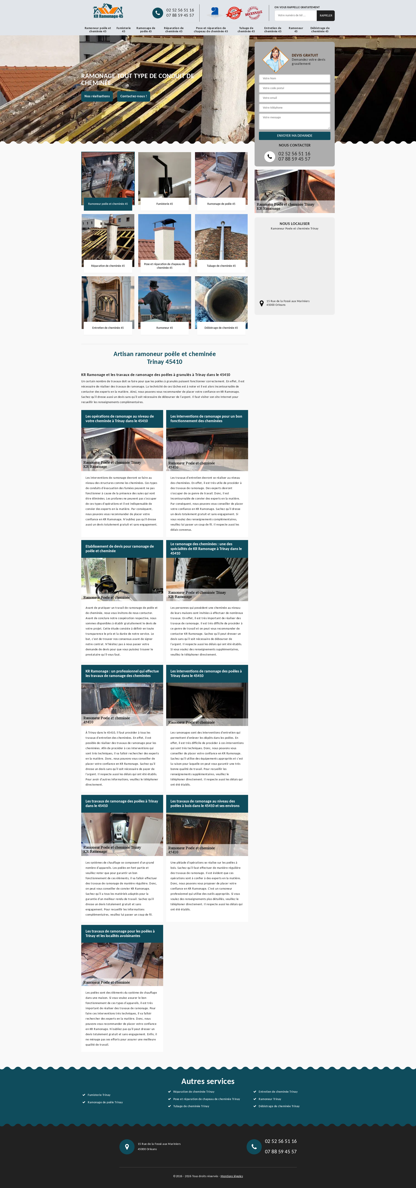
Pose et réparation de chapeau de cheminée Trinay (206, 1099)
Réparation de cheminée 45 (174, 30)
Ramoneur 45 (296, 30)
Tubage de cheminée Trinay (191, 1106)
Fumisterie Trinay (99, 1095)
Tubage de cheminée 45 (246, 30)
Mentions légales (232, 1176)
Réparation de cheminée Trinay (193, 1092)
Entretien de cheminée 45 (273, 30)
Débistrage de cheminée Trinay (279, 1106)
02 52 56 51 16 (180, 10)
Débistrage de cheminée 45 (320, 30)
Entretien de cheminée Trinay (278, 1092)
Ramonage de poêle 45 (145, 30)
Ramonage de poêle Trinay (105, 1102)
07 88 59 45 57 (180, 15)
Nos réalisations (97, 96)
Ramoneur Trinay (270, 1099)
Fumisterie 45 (124, 30)
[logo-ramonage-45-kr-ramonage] (108, 11)
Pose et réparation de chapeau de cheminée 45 (211, 30)
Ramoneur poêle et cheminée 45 (98, 30)
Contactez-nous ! (133, 96)
